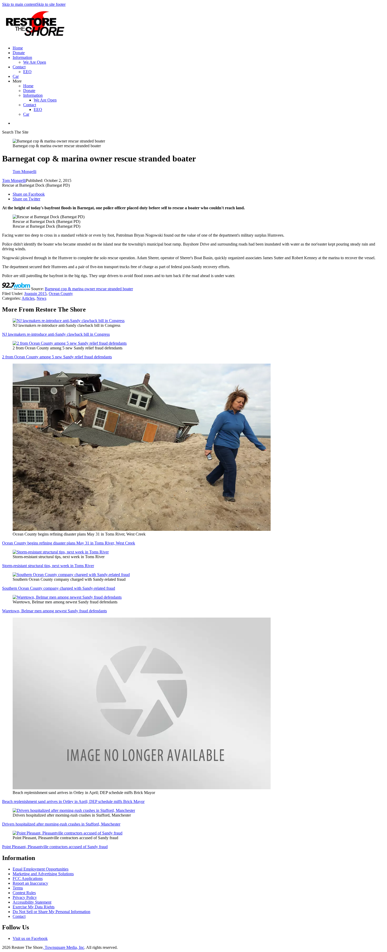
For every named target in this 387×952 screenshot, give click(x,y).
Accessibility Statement (32, 902)
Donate (19, 52)
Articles (28, 298)
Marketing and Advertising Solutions (43, 874)
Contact (19, 67)
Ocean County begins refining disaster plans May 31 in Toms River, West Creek (68, 543)
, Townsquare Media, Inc (63, 947)
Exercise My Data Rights (33, 907)
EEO (27, 71)
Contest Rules (24, 892)
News (41, 298)
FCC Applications (28, 878)
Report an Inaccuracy (30, 883)
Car (16, 76)
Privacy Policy (25, 897)
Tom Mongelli (14, 180)
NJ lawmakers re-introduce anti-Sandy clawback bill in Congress (56, 334)
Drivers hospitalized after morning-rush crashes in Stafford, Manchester (61, 824)
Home (18, 48)
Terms (18, 888)
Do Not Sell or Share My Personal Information (51, 911)
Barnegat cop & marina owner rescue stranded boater (89, 289)
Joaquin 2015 (35, 293)
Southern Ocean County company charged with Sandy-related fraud (58, 588)
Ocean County (61, 293)
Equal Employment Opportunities (40, 869)
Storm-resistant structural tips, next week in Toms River (48, 565)
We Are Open (34, 62)
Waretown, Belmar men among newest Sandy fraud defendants (54, 611)
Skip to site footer (51, 4)
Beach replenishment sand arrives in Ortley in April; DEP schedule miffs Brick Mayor (73, 801)
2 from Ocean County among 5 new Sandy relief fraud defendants (57, 357)
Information (22, 57)
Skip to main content (19, 4)
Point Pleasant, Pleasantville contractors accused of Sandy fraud (55, 846)
